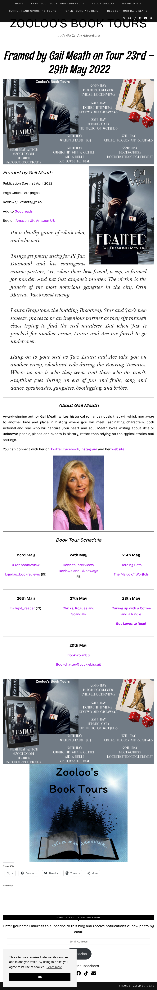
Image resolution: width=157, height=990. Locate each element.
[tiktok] (86, 973)
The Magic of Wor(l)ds (131, 574)
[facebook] (78, 973)
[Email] (145, 18)
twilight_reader (22, 608)
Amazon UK (25, 220)
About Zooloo (103, 3)
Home (19, 3)
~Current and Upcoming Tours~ (32, 11)
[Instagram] (129, 18)
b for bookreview (26, 565)
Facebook (71, 449)
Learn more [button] (54, 967)
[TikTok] (135, 18)
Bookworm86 (78, 655)
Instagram (89, 449)
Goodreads (24, 211)
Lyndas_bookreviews (23, 574)
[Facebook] (140, 18)
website (117, 449)
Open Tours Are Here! (82, 11)
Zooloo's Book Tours (78, 23)
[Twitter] (124, 18)
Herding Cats (131, 565)
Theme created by (136, 986)
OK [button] (40, 977)
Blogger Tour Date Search (128, 11)
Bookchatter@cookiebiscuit (78, 664)
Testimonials (132, 3)
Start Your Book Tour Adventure (57, 3)
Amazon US (45, 220)
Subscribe (78, 954)
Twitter (56, 449)
